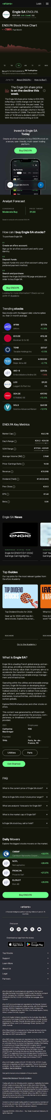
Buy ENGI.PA (25, 150)
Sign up (4, 71)
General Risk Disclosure (10, 1078)
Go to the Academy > (27, 644)
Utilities (12, 753)
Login (38, 3)
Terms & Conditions (25, 1078)
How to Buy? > (41, 80)
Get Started (13, 764)
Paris (29, 753)
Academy (15, 296)
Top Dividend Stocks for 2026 (18, 612)
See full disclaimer (16, 1068)
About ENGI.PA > (24, 80)
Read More (9, 636)
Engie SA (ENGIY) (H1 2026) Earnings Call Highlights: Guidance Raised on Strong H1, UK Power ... (20, 555)
